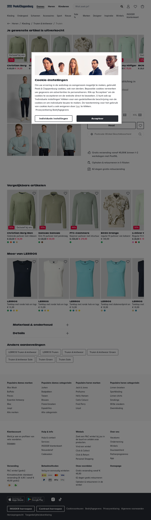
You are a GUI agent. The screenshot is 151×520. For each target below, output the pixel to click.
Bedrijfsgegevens (60, 110)
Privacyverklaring (44, 110)
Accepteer (97, 118)
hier (78, 106)
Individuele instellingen (53, 118)
